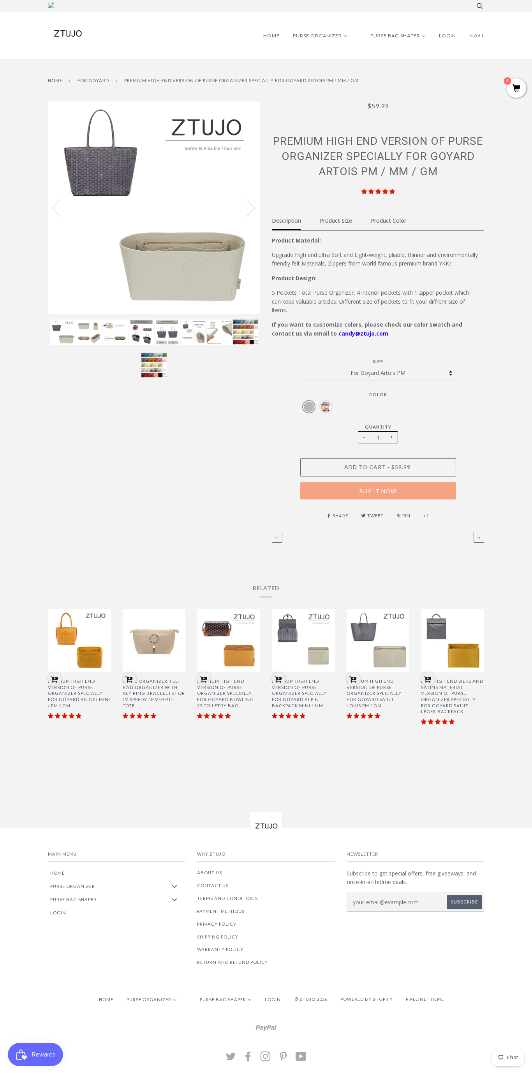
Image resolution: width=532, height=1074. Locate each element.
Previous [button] (61, 207)
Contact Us (213, 885)
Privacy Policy (216, 923)
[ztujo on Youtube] (301, 1058)
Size (378, 361)
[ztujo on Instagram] (266, 1058)
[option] (154, 208)
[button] (378, 191)
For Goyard (93, 80)
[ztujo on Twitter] (231, 1058)
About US (209, 872)
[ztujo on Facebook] (248, 1058)
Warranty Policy (220, 949)
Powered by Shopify (366, 999)
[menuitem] (266, 35)
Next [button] (246, 207)
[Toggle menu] (174, 886)
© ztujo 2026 (311, 999)
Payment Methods (221, 911)
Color (378, 394)
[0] (516, 88)
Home (55, 80)
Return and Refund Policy (232, 962)
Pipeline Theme (425, 999)
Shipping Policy (217, 936)
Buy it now (377, 491)
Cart (477, 35)
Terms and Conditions (227, 898)
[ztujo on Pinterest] (283, 1058)
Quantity (378, 426)
